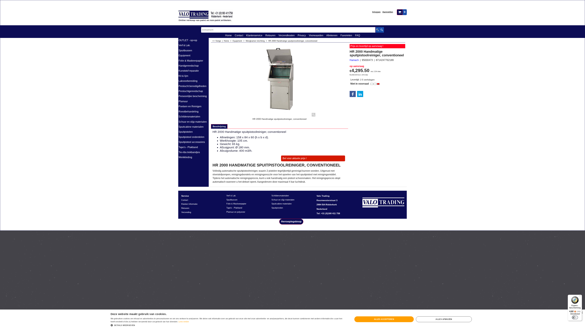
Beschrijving (219, 126)
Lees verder (184, 322)
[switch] (575, 317)
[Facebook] (353, 94)
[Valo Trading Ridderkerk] (205, 16)
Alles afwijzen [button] (444, 319)
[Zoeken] (381, 30)
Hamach (354, 60)
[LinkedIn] (360, 94)
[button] (228, 325)
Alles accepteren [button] (384, 319)
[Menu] (580, 296)
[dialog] (292, 319)
